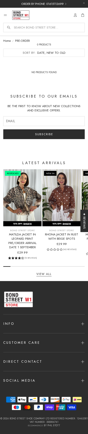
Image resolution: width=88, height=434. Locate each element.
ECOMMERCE (35, 425)
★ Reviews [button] (84, 221)
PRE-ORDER (22, 41)
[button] (44, 27)
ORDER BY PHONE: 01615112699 (42, 3)
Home (7, 41)
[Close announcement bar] (84, 3)
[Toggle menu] (5, 15)
